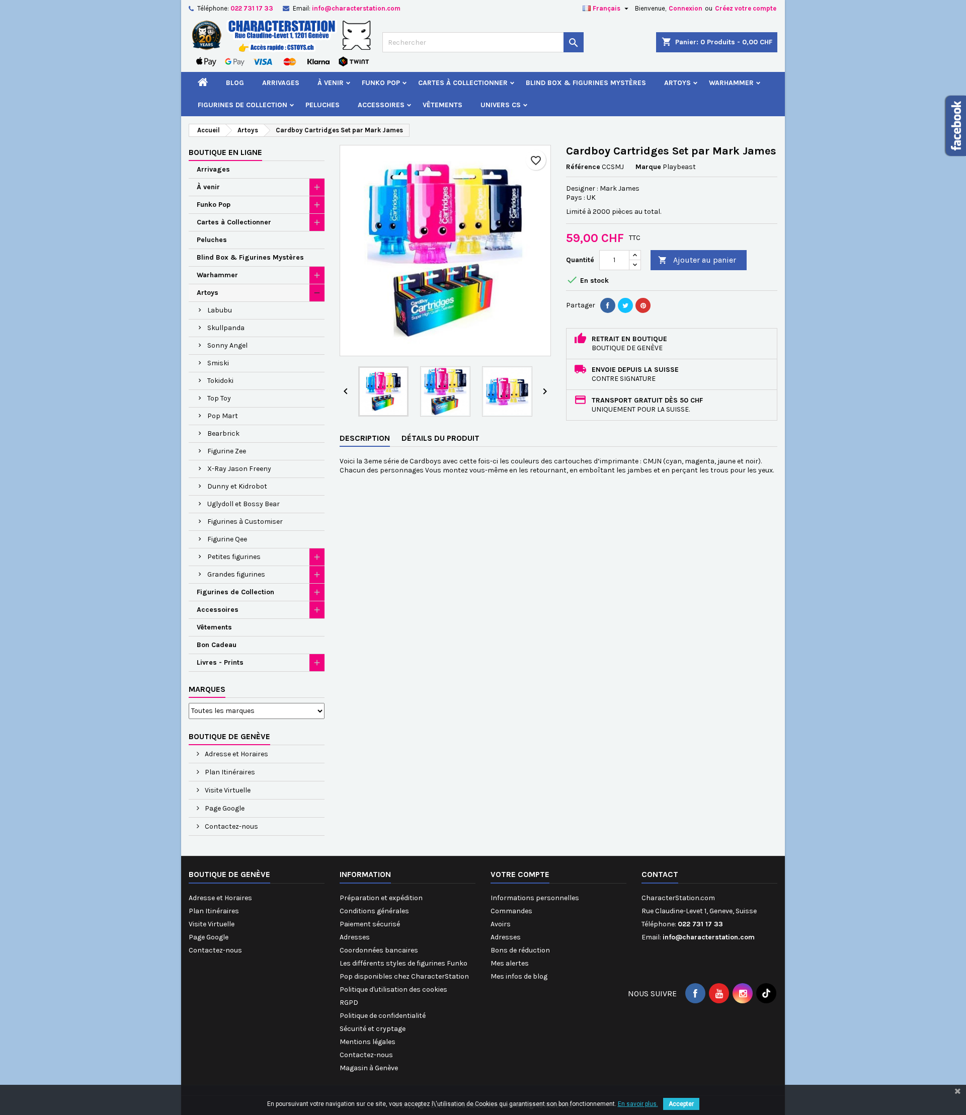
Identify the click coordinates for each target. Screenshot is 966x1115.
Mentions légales (367, 1042)
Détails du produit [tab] (440, 438)
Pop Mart (222, 416)
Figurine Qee (227, 539)
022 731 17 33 (251, 8)
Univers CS (500, 105)
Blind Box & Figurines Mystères (586, 82)
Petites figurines (234, 556)
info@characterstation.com (356, 8)
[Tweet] (625, 305)
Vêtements (442, 105)
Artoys (677, 82)
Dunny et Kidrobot (237, 486)
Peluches (322, 105)
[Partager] (607, 305)
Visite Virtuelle (227, 790)
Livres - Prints (220, 662)
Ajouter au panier (697, 260)
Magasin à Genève (369, 1068)
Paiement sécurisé (370, 924)
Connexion (685, 8)
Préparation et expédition (381, 898)
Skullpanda (226, 328)
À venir (330, 82)
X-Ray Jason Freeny (239, 468)
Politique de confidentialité (383, 1015)
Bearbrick (223, 433)
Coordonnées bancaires (379, 950)
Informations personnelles (535, 898)
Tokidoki (220, 380)
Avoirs (501, 924)
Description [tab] (365, 438)
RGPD (349, 1002)
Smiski (218, 363)
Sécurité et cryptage (373, 1028)
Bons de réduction (520, 950)
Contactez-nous (230, 826)
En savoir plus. (638, 1103)
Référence (583, 167)
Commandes (511, 911)
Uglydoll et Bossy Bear (243, 504)
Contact (659, 874)
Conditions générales (374, 911)
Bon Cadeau (216, 645)
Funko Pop (381, 82)
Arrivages (280, 82)
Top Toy (219, 398)
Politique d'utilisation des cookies (393, 989)
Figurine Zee (226, 451)
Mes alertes (510, 963)
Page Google (224, 808)
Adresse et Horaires (235, 754)
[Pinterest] (643, 305)
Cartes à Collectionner (463, 82)
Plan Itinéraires (229, 772)
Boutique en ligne (225, 152)
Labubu (219, 310)
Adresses (355, 937)
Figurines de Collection (242, 105)
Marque (648, 167)
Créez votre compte (745, 8)
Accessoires (381, 105)
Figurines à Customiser (245, 521)
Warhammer (731, 82)
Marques (207, 689)
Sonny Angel (227, 345)
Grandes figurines (236, 574)
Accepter (681, 1103)
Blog (235, 82)
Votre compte (520, 874)
